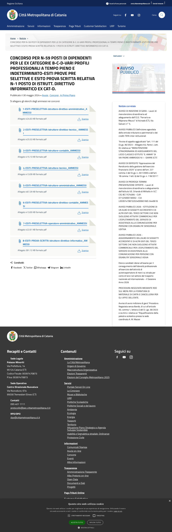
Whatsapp (41, 267)
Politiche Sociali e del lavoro (81, 406)
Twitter (29, 267)
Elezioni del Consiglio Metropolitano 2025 (88, 377)
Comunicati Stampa (77, 447)
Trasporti (71, 421)
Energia (71, 417)
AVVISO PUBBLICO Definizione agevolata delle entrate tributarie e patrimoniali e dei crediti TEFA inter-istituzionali (138, 132)
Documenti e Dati (76, 483)
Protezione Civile (75, 437)
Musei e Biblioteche (77, 394)
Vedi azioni (117, 55)
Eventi (70, 458)
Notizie (22, 38)
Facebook (17, 267)
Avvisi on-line (74, 451)
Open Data (72, 479)
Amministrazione (73, 358)
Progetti (71, 487)
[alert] (86, 515)
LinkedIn (67, 267)
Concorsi (54, 95)
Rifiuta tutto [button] (95, 522)
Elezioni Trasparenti (77, 373)
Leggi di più (118, 511)
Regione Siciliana (15, 3)
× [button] (170, 501)
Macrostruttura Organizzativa (82, 370)
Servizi (67, 383)
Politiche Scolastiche (77, 402)
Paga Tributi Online (74, 493)
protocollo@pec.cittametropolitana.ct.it (30, 408)
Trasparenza (70, 468)
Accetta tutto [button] (77, 522)
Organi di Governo (76, 366)
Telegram (54, 267)
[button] (80, 515)
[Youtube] (131, 15)
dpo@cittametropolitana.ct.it (25, 417)
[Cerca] (162, 15)
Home (13, 38)
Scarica (85, 119)
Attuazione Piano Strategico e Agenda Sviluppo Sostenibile (86, 428)
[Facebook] (124, 15)
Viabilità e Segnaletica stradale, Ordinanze (88, 434)
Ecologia (71, 413)
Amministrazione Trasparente (82, 472)
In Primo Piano (67, 95)
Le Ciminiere (73, 391)
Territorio (71, 424)
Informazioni (71, 443)
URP (69, 398)
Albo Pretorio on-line (78, 475)
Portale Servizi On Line (78, 387)
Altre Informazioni (76, 462)
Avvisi (45, 95)
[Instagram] (138, 15)
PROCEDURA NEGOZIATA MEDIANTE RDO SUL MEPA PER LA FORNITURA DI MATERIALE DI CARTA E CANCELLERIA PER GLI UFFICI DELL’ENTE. (138, 292)
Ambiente (72, 409)
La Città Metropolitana (78, 362)
